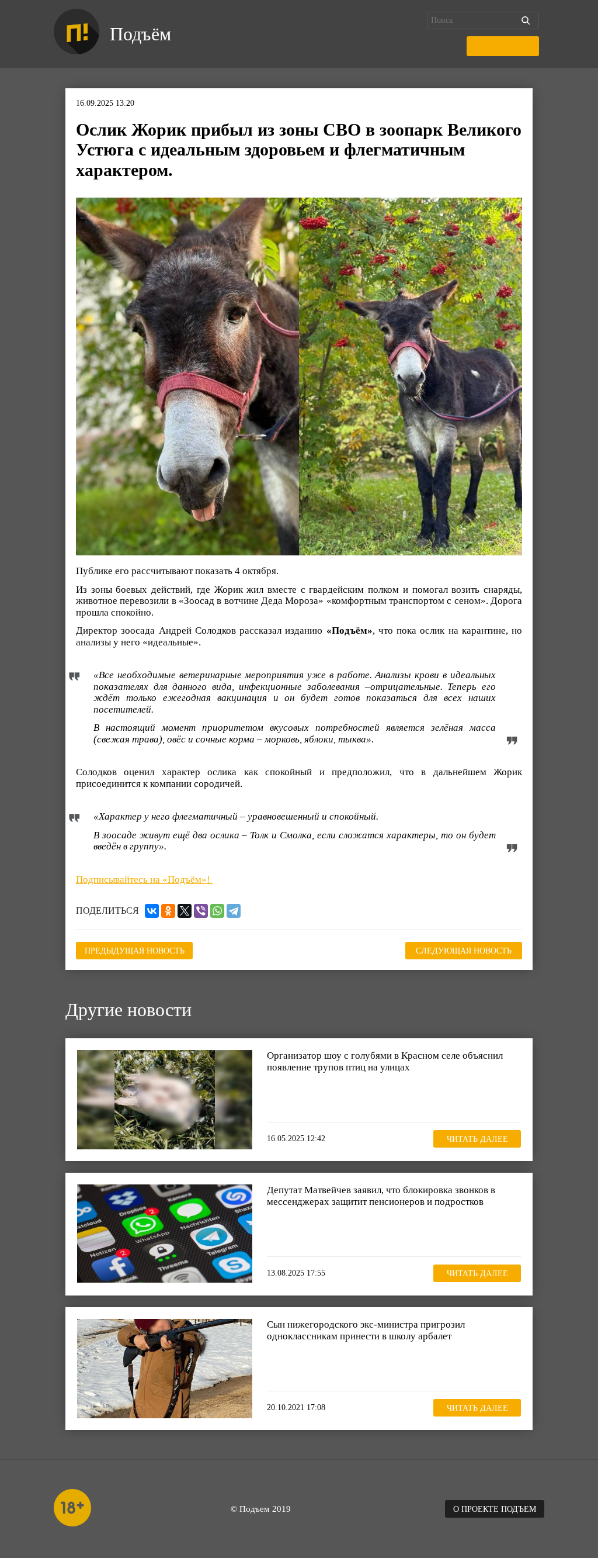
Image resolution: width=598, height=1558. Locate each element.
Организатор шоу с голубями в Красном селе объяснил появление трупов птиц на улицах (385, 1061)
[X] (185, 911)
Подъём (140, 33)
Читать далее (477, 1139)
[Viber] (201, 911)
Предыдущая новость (135, 950)
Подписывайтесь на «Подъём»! (144, 879)
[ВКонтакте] (152, 911)
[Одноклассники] (168, 911)
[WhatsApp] (217, 911)
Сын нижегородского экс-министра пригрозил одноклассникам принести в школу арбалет (366, 1330)
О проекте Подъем (494, 1509)
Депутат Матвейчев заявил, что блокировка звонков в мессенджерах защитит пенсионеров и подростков (381, 1195)
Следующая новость (464, 950)
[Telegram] (234, 911)
